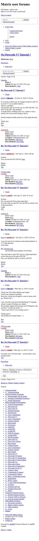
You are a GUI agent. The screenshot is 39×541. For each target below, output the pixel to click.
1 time (18, 86)
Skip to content (6, 15)
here (23, 159)
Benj (11, 59)
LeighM (3, 174)
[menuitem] (16, 31)
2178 (11, 178)
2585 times (19, 140)
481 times (18, 182)
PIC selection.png (7, 249)
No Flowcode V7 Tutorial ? (16, 54)
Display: (6, 370)
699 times (19, 183)
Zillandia (4, 80)
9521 (11, 134)
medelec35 (4, 130)
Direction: (6, 372)
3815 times (20, 142)
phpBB (12, 524)
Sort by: (20, 370)
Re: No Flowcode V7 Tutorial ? (14, 146)
